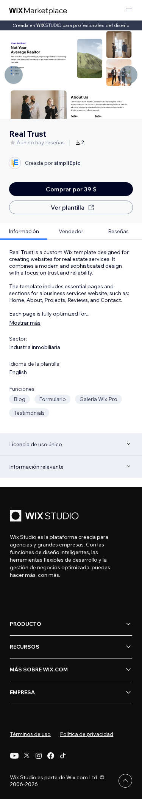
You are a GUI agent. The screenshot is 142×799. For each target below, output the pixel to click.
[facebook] (50, 755)
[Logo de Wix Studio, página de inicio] (45, 516)
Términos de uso (30, 734)
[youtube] (14, 755)
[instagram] (38, 755)
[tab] (23, 231)
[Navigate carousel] (14, 75)
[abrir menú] (129, 10)
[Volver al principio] (125, 781)
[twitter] (26, 755)
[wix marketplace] (38, 10)
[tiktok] (62, 755)
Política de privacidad (86, 734)
